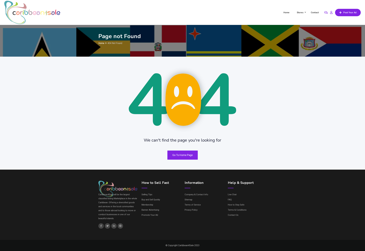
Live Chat (232, 194)
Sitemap (188, 199)
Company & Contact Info (196, 194)
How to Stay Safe (236, 204)
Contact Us (233, 215)
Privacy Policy (191, 210)
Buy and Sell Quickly (151, 199)
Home (286, 12)
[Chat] (326, 12)
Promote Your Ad (150, 215)
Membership (147, 204)
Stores (300, 12)
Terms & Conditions (237, 210)
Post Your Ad (349, 12)
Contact (315, 12)
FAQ (230, 199)
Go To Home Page (182, 155)
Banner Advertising (150, 210)
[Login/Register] (331, 12)
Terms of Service (193, 204)
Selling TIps (147, 194)
